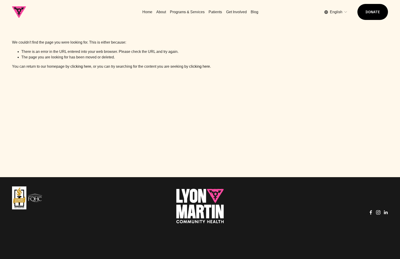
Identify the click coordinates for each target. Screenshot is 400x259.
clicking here (80, 66)
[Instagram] (378, 212)
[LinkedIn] (385, 212)
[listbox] (335, 12)
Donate (373, 12)
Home (147, 12)
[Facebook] (371, 212)
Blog (254, 12)
